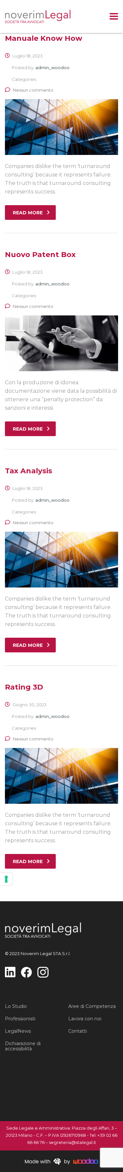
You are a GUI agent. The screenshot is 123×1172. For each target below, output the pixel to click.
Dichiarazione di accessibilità (23, 1046)
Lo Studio (16, 1006)
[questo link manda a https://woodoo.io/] (61, 1161)
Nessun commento (33, 90)
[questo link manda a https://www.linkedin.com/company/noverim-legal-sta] (10, 971)
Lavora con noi (84, 1018)
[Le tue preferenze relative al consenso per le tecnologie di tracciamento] (6, 879)
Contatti (77, 1031)
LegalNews (18, 1031)
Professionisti (20, 1018)
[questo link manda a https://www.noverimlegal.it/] (38, 16)
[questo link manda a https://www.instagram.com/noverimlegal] (42, 972)
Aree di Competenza (92, 1006)
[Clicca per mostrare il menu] (114, 16)
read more (28, 213)
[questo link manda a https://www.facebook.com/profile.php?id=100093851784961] (26, 972)
